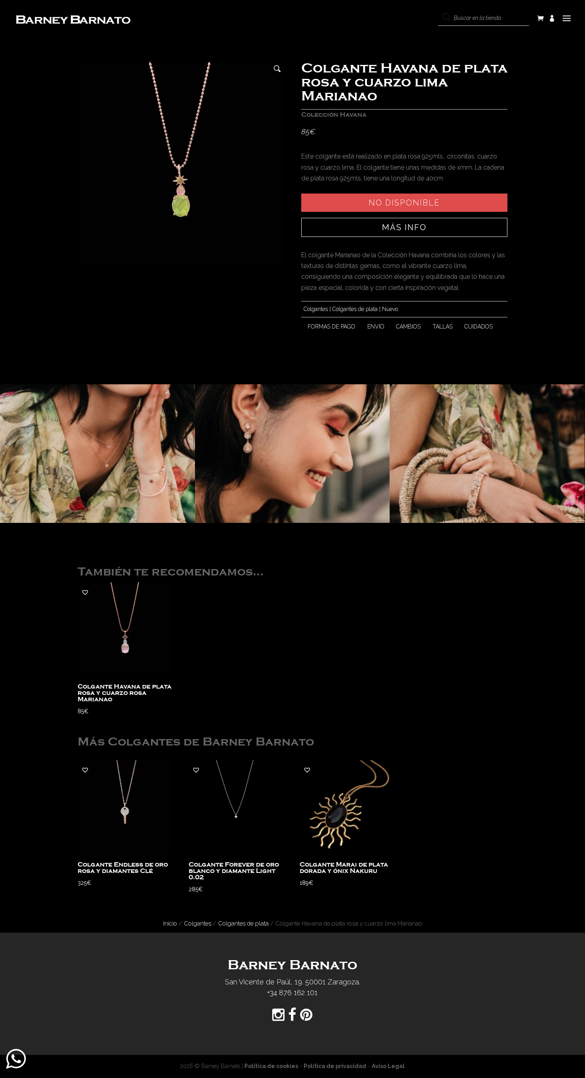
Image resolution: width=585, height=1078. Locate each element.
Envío (375, 326)
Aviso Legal (388, 1066)
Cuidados (478, 326)
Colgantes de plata (355, 309)
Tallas (442, 326)
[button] (85, 592)
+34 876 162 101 (292, 992)
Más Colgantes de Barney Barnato (196, 742)
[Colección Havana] (97, 453)
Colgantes (316, 309)
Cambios (408, 326)
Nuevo (390, 309)
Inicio (170, 923)
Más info (404, 227)
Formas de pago (331, 326)
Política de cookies (271, 1066)
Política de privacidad (335, 1066)
